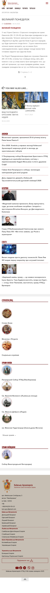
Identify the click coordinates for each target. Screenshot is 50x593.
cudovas (7, 24)
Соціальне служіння (10, 355)
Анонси (5, 133)
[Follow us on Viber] (29, 567)
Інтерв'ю (5, 188)
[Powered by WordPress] (17, 585)
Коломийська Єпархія (9, 542)
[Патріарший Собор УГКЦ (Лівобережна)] (25, 370)
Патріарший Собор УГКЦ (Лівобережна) (19, 380)
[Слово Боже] (25, 313)
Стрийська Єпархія (8, 534)
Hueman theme (37, 585)
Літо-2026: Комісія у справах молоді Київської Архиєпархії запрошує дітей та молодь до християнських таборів (22, 148)
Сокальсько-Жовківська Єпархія (13, 537)
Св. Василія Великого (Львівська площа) (19, 396)
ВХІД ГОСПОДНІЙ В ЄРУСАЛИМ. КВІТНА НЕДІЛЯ (10, 114)
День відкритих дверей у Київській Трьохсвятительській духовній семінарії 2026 (21, 179)
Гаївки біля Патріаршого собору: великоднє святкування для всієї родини (21, 171)
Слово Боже (7, 323)
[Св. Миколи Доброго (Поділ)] (25, 402)
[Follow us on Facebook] (20, 567)
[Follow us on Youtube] (16, 567)
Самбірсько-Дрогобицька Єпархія (13, 531)
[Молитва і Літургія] (25, 329)
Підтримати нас (23, 560)
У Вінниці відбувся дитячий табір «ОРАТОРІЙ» (32, 108)
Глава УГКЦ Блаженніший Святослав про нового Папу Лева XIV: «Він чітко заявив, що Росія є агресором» (23, 231)
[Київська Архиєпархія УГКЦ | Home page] (11, 3)
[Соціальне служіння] (25, 345)
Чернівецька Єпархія (9, 545)
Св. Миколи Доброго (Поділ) (14, 412)
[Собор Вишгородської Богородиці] (25, 454)
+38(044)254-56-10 (8, 506)
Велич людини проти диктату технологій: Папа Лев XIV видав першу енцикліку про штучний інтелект (24, 258)
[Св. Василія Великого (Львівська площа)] (25, 386)
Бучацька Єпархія (8, 553)
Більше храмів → (9, 435)
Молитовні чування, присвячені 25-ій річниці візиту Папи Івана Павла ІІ (24, 138)
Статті (4, 242)
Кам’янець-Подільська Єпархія (12, 556)
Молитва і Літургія (10, 339)
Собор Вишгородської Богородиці (17, 464)
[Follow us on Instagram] (32, 567)
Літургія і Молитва (10, 12)
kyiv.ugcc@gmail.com (9, 509)
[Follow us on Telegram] (24, 567)
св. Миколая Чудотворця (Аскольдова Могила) (22, 428)
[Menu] (47, 3)
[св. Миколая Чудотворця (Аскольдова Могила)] (25, 418)
